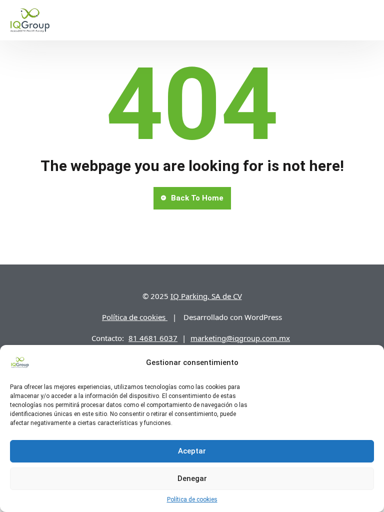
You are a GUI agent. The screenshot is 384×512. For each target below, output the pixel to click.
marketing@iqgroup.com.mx (240, 338)
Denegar (192, 478)
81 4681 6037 (153, 338)
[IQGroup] (30, 20)
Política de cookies (192, 499)
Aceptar (192, 451)
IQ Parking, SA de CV (206, 296)
